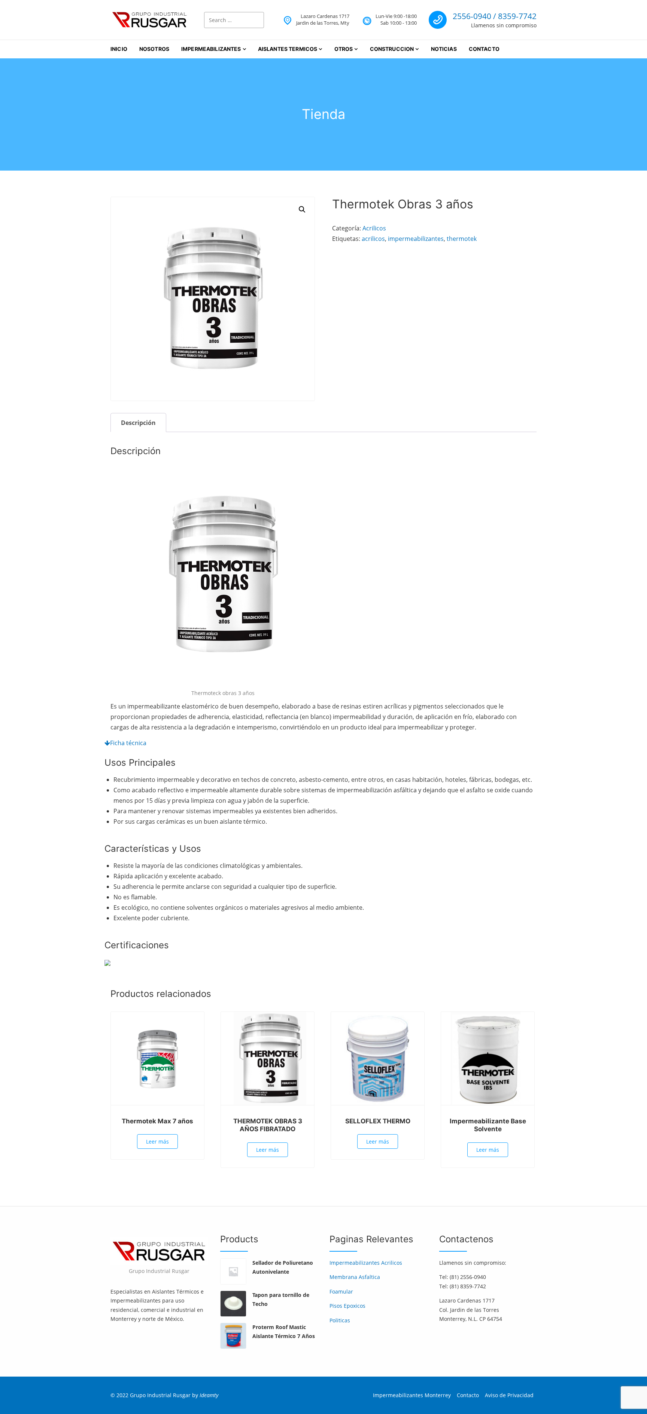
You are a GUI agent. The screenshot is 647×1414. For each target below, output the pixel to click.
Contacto (484, 49)
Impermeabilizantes (211, 49)
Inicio (118, 49)
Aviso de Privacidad (509, 1395)
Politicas (339, 1320)
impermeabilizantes (416, 239)
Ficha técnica (128, 743)
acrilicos (373, 239)
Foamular (341, 1291)
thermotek (462, 239)
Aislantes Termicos (288, 49)
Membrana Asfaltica (354, 1276)
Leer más (157, 1141)
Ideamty (209, 1395)
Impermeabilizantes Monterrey (412, 1395)
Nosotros (154, 49)
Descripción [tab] (138, 423)
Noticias (444, 49)
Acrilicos (374, 228)
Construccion (392, 49)
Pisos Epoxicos (347, 1305)
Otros (343, 49)
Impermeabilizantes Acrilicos (365, 1262)
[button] (302, 209)
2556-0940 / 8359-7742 (495, 16)
